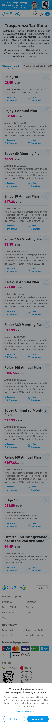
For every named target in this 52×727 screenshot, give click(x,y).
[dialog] (26, 705)
